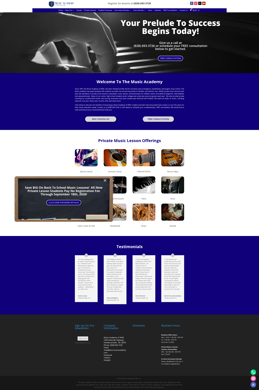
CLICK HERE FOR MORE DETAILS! (64, 202)
